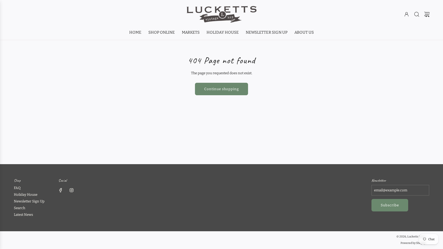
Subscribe (390, 205)
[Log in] (406, 14)
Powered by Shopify (413, 243)
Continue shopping (221, 89)
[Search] (417, 14)
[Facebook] (61, 190)
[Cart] (427, 14)
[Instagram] (71, 190)
